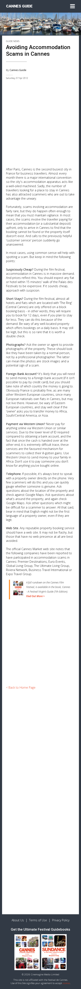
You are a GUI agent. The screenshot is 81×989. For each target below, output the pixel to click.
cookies (66, 983)
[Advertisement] (40, 124)
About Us (18, 920)
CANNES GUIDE (19, 6)
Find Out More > (35, 596)
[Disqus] (40, 748)
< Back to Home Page (21, 687)
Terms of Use (38, 920)
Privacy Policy (60, 920)
